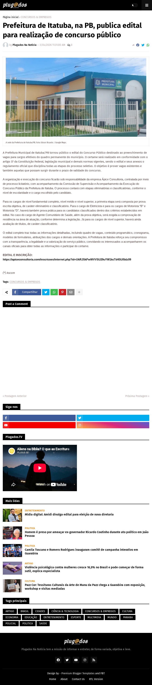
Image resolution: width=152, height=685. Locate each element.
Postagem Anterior (16, 396)
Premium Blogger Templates (78, 673)
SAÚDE (43, 623)
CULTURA (127, 611)
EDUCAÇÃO (31, 617)
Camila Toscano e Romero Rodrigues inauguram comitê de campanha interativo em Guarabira (81, 551)
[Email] (71, 292)
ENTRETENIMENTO (54, 617)
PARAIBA (128, 617)
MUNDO (112, 617)
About (64, 679)
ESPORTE (76, 617)
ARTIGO (10, 611)
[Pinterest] (62, 292)
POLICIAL (11, 623)
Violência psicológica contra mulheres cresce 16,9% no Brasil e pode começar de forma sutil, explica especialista (84, 569)
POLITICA (27, 623)
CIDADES (40, 611)
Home (52, 679)
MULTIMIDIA (94, 617)
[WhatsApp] (148, 45)
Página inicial (11, 17)
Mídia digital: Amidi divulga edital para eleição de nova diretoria (69, 514)
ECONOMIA (12, 617)
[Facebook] (137, 45)
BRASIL (25, 611)
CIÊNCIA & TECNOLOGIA (65, 611)
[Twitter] (142, 45)
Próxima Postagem (136, 396)
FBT (102, 673)
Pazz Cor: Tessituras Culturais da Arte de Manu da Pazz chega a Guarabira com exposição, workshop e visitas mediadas (85, 587)
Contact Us (78, 679)
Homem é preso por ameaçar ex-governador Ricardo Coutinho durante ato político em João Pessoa (86, 534)
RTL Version (96, 679)
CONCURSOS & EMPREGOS (36, 17)
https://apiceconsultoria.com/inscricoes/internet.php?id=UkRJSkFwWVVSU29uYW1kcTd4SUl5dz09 (67, 259)
